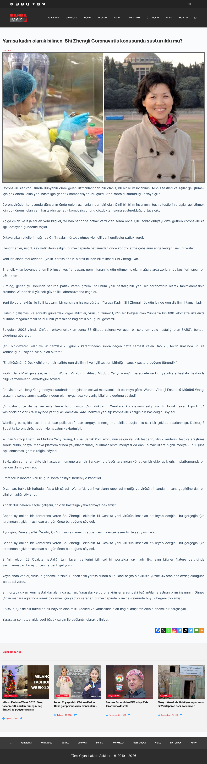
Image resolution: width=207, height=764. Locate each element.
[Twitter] (190, 630)
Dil (189, 4)
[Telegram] (33, 4)
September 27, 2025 (169, 715)
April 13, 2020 (8, 51)
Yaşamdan (134, 17)
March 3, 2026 (11, 719)
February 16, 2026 (64, 715)
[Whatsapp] (168, 630)
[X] (163, 630)
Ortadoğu (71, 17)
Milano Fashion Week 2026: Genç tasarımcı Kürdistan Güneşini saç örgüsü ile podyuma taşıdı (22, 706)
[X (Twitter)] (17, 4)
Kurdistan (53, 17)
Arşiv (194, 743)
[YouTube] (27, 4)
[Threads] (38, 4)
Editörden (175, 743)
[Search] (195, 18)
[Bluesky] (43, 4)
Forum (117, 17)
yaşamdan (10, 696)
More (182, 17)
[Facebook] (11, 4)
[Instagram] (22, 4)
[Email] (196, 630)
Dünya (87, 17)
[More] (201, 630)
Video (169, 17)
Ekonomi (102, 17)
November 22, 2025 (117, 715)
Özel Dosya (153, 17)
